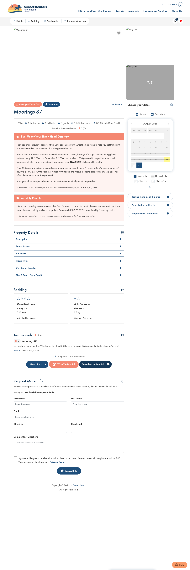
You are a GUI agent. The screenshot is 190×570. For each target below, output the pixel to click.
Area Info (133, 11)
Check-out (76, 424)
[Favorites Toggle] (180, 21)
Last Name (76, 398)
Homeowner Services (155, 11)
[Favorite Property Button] (118, 33)
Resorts (120, 11)
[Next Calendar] (168, 123)
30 (134, 165)
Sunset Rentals (79, 485)
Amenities (21, 253)
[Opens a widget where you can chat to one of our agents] (179, 565)
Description (21, 239)
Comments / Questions (26, 436)
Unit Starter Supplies (26, 268)
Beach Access (23, 246)
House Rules (22, 260)
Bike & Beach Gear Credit (29, 275)
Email (16, 411)
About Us (177, 11)
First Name (19, 398)
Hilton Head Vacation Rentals (94, 11)
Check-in (18, 424)
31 (139, 165)
